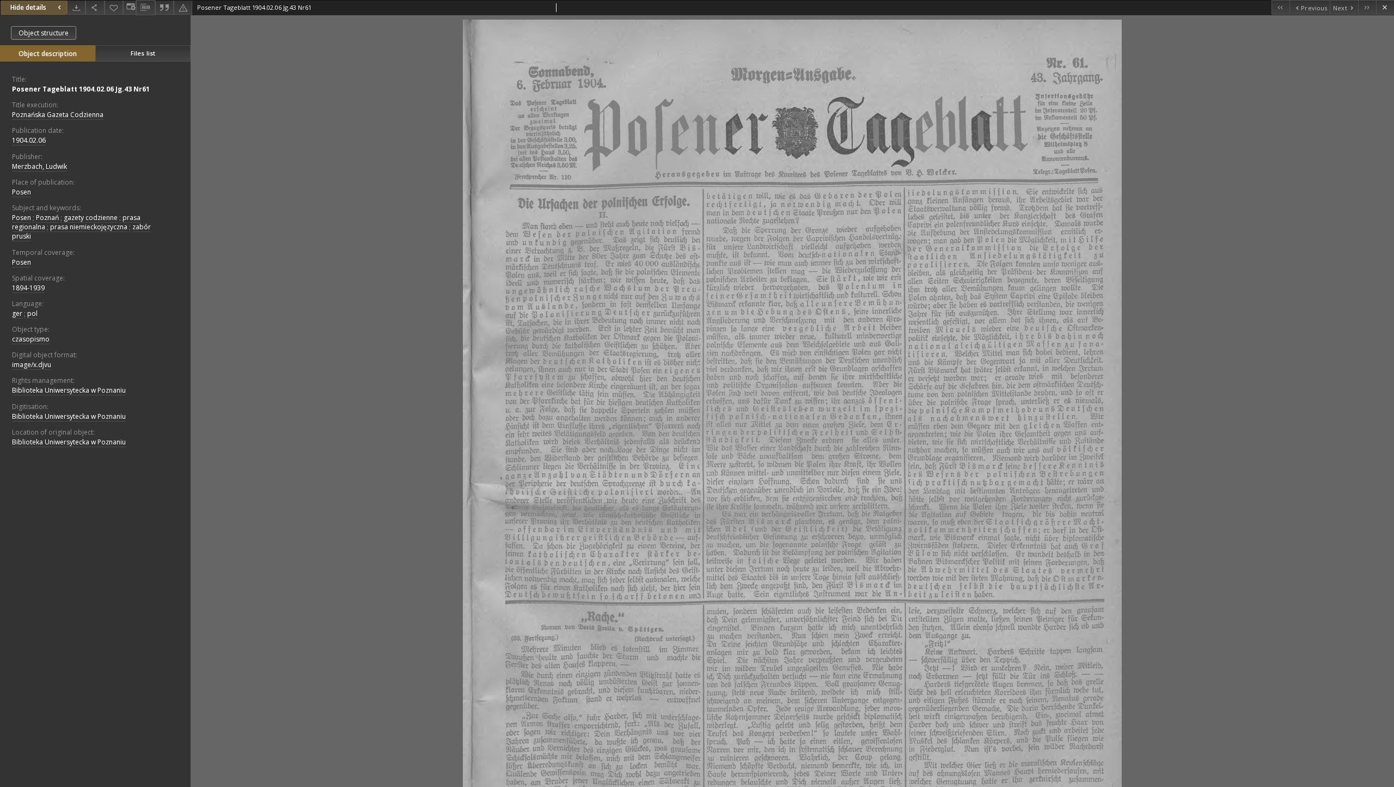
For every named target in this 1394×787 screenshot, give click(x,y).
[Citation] (164, 7)
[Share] (94, 7)
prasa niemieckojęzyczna (88, 226)
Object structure (44, 33)
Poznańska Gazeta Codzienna (57, 114)
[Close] (1385, 7)
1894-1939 (28, 287)
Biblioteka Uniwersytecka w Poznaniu (69, 390)
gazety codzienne (91, 217)
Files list (143, 53)
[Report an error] (183, 7)
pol (32, 313)
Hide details (28, 7)
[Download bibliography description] (145, 7)
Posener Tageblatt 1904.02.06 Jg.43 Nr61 (81, 89)
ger (17, 313)
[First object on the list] (1280, 7)
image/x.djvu (31, 364)
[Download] (76, 7)
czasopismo (31, 339)
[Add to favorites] (114, 7)
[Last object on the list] (1367, 7)
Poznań (47, 217)
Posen (21, 192)
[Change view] (129, 7)
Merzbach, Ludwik (39, 166)
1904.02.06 (29, 140)
